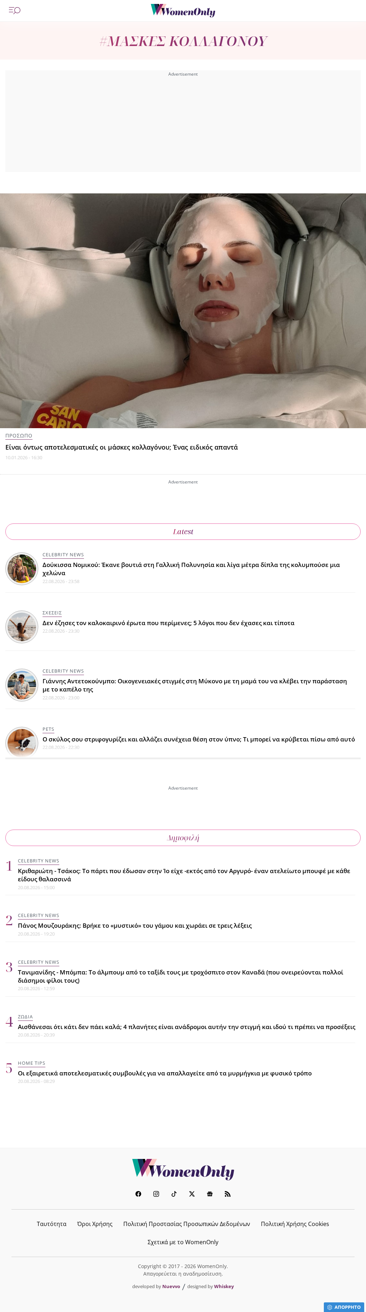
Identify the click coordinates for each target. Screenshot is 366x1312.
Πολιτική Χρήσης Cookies (295, 1224)
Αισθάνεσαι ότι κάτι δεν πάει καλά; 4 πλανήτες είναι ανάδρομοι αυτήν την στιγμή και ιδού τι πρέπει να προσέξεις (186, 1027)
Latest (183, 531)
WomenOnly (183, 1169)
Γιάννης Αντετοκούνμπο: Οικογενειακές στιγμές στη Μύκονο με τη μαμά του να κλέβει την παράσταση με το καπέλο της (195, 685)
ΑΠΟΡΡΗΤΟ (348, 1307)
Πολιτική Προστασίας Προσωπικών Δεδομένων (186, 1224)
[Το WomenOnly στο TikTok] (174, 1194)
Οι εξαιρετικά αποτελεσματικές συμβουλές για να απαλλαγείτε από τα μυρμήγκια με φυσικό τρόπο (165, 1073)
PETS (48, 729)
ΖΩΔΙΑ (25, 1016)
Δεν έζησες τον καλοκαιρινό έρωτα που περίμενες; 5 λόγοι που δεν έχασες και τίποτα (169, 623)
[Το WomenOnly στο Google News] (210, 1194)
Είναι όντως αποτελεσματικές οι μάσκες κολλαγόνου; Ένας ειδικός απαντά (121, 447)
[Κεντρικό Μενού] (14, 10)
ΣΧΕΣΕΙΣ (52, 612)
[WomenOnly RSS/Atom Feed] (227, 1194)
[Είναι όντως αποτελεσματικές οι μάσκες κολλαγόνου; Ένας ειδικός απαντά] (183, 310)
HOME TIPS (31, 1063)
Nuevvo (171, 1286)
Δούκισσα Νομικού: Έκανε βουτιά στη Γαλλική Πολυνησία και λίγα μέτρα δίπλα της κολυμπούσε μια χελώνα (191, 569)
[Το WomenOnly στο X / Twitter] (192, 1194)
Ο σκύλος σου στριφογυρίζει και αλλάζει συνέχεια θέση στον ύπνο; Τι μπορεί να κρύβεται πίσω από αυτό (199, 739)
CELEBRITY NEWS (63, 554)
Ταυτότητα (51, 1224)
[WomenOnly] (183, 10)
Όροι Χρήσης (95, 1224)
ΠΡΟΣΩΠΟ (19, 435)
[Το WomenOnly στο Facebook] (138, 1194)
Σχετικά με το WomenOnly (183, 1242)
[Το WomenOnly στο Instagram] (156, 1194)
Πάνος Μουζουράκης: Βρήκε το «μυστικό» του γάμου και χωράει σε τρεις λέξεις (135, 925)
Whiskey (224, 1286)
